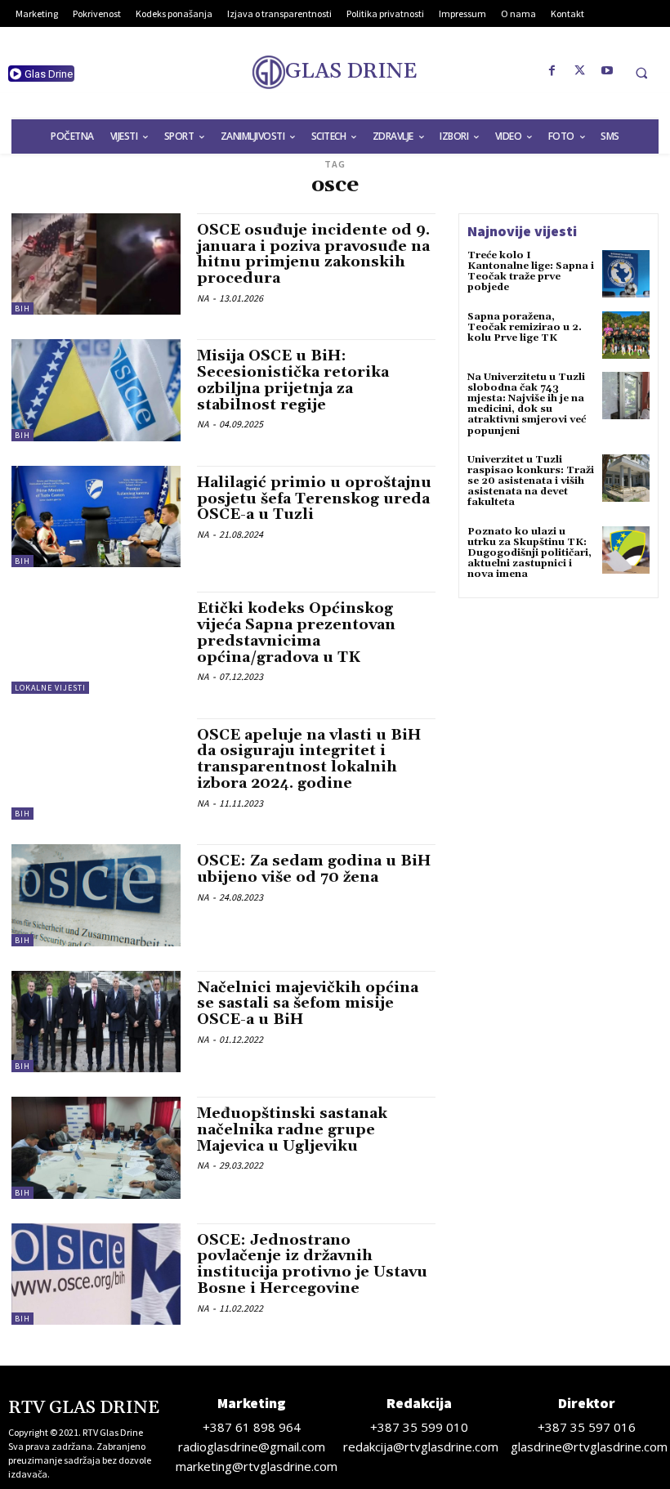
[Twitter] (580, 71)
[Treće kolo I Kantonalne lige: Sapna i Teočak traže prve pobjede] (626, 273)
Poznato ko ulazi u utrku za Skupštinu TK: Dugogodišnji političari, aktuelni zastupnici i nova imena (529, 553)
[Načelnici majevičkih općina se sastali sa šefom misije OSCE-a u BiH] (96, 1021)
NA (203, 298)
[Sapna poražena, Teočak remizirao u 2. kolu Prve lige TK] (626, 335)
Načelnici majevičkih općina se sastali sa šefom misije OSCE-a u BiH (307, 1004)
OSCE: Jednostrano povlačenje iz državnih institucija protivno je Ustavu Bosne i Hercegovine (312, 1264)
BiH (22, 308)
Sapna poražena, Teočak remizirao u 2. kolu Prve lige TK (524, 327)
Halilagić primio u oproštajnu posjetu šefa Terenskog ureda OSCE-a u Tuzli (314, 499)
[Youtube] (608, 71)
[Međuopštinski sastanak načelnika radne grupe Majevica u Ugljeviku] (96, 1147)
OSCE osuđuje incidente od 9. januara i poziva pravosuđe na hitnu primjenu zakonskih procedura (313, 254)
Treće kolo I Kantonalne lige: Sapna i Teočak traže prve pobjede (530, 271)
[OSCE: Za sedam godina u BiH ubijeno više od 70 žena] (96, 895)
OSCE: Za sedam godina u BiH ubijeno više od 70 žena (314, 869)
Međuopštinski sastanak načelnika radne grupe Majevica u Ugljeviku (292, 1130)
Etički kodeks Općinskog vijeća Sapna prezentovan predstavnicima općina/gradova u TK (296, 632)
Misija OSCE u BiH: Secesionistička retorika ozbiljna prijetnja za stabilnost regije (293, 380)
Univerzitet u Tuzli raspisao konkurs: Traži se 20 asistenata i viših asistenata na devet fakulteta (530, 481)
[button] (641, 72)
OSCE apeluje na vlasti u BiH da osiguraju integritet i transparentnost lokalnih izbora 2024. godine (309, 759)
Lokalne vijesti (50, 687)
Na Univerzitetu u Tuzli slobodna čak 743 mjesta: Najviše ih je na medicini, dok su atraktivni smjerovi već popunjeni (526, 404)
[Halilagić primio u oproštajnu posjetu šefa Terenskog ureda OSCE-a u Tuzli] (96, 516)
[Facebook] (552, 71)
